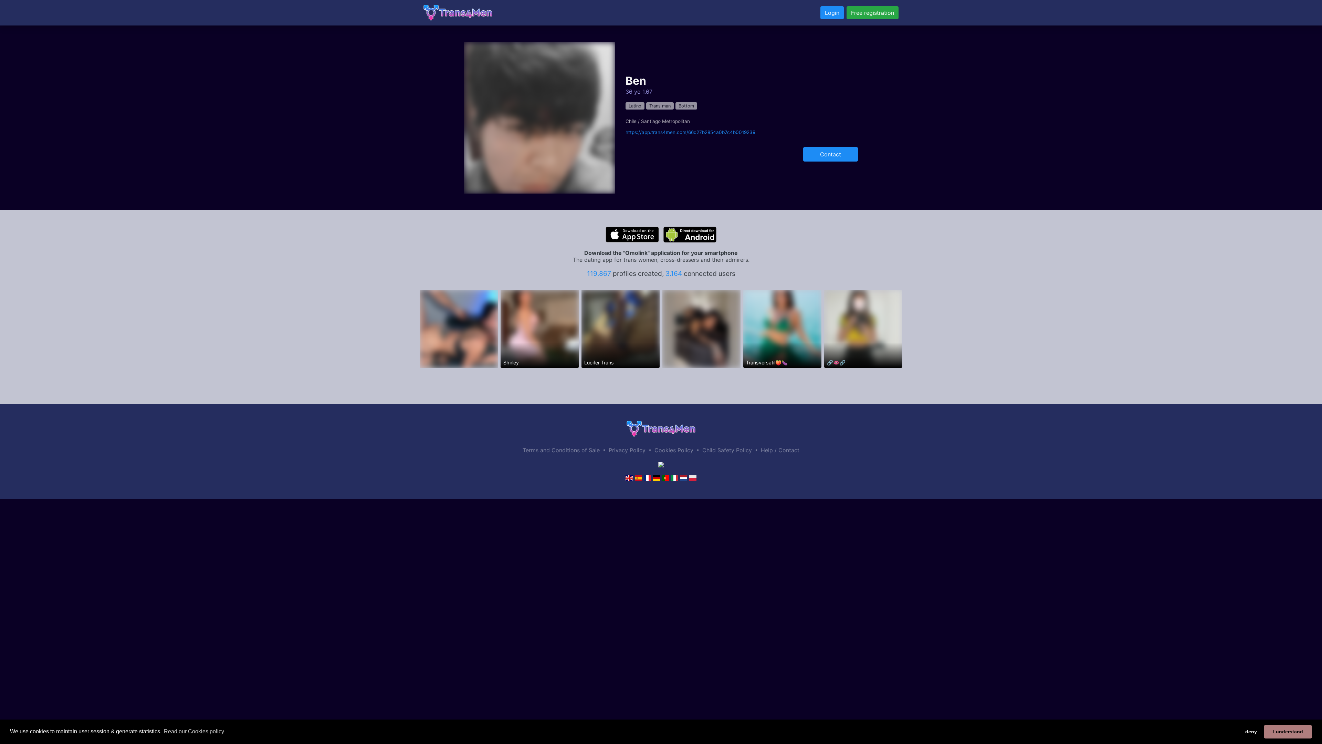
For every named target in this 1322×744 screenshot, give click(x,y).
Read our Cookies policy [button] (194, 731)
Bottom (686, 105)
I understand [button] (1288, 731)
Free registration (872, 12)
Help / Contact (780, 450)
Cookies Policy (673, 450)
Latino (635, 105)
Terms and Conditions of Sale (561, 450)
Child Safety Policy (727, 450)
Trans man (660, 105)
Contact (830, 154)
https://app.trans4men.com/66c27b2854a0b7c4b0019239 (690, 132)
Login (832, 12)
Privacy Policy (627, 450)
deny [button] (1251, 731)
